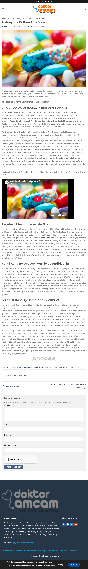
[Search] (85, 9)
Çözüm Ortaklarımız (68, 551)
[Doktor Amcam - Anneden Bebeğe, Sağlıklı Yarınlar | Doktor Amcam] (44, 9)
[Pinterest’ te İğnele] (50, 359)
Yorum (7, 406)
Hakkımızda (8, 551)
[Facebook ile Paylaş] (38, 359)
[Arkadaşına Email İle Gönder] (46, 359)
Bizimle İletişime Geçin (36, 551)
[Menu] (3, 9)
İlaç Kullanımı (26, 19)
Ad (5, 425)
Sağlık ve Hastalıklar (41, 19)
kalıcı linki (62, 367)
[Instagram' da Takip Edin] (68, 524)
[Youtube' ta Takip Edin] (76, 524)
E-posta (7, 435)
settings (60, 565)
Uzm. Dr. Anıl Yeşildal (29, 26)
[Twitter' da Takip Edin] (72, 524)
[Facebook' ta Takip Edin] (64, 524)
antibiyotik (45, 238)
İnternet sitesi (10, 445)
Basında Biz (20, 551)
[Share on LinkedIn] (54, 359)
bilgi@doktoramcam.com (22, 542)
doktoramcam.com (50, 556)
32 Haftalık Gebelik (13, 386)
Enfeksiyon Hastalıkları (11, 19)
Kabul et (74, 564)
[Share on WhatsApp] (34, 359)
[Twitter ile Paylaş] (42, 359)
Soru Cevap (53, 551)
